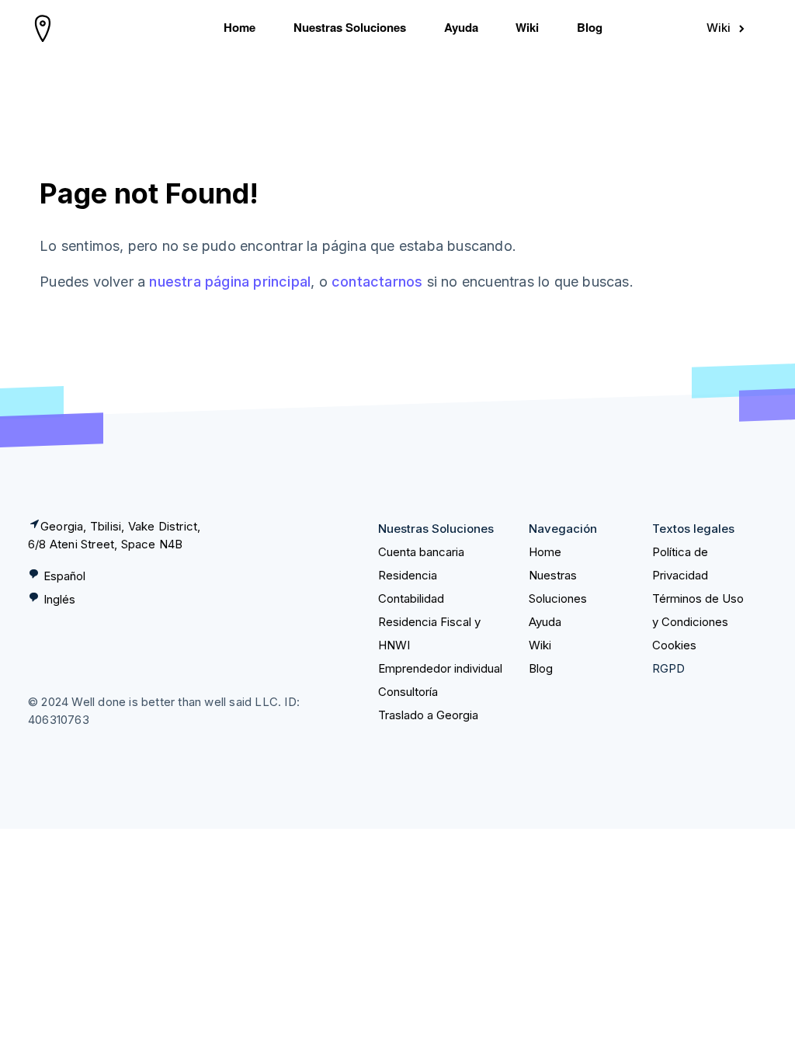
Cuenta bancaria (421, 551)
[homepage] (43, 28)
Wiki (527, 27)
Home (239, 27)
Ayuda (461, 27)
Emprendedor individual (440, 668)
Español (64, 576)
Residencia (407, 575)
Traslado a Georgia (428, 715)
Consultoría (408, 691)
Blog (589, 27)
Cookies (674, 645)
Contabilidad (411, 598)
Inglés (59, 599)
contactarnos (377, 281)
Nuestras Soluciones (349, 27)
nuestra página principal (230, 281)
